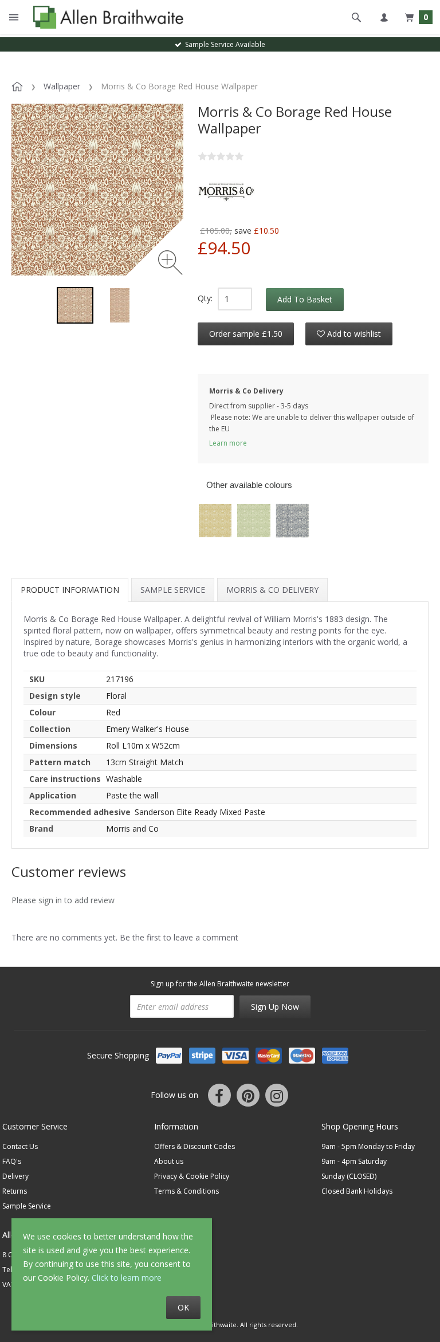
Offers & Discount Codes (194, 1146)
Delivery (15, 1176)
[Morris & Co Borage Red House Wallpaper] (75, 305)
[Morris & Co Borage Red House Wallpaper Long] (120, 305)
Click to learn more (127, 1277)
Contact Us (20, 1146)
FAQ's (11, 1161)
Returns (14, 1191)
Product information (70, 589)
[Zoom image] (170, 262)
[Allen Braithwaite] (106, 17)
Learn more (228, 443)
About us (168, 1161)
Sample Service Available (223, 44)
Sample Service (172, 589)
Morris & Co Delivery (272, 589)
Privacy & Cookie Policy (191, 1176)
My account (384, 17)
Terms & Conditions (186, 1191)
